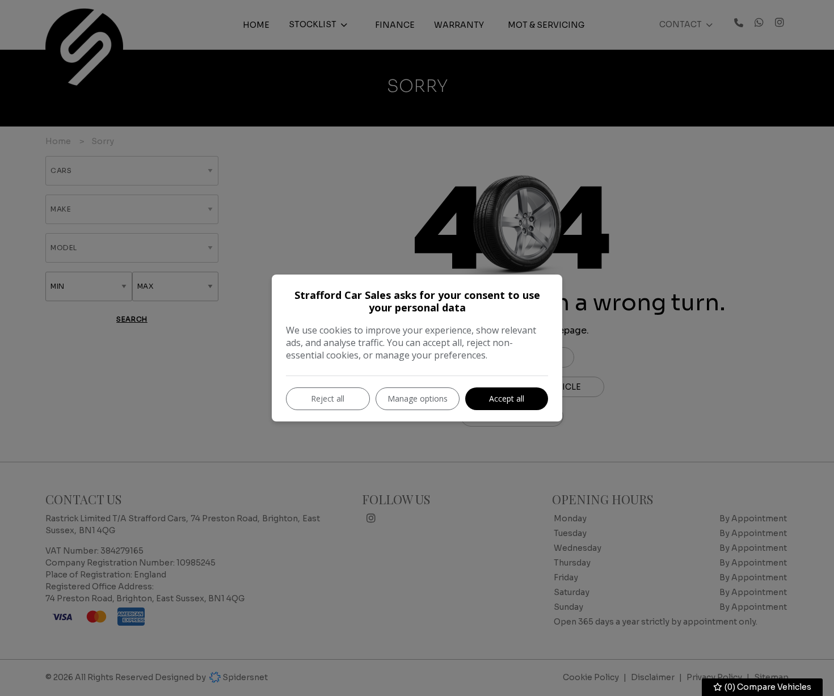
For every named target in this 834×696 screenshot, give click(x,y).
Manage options (417, 398)
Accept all (506, 398)
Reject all (327, 398)
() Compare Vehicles (767, 687)
